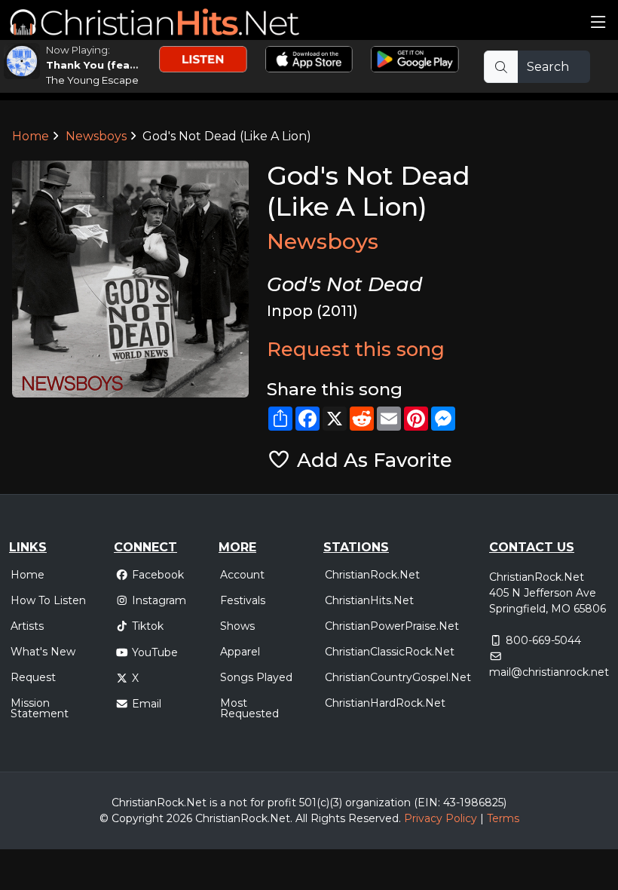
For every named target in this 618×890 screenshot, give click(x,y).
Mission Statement (40, 708)
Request (33, 677)
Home (30, 136)
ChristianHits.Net (369, 600)
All (301, 818)
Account (242, 574)
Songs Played (256, 677)
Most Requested (249, 708)
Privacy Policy (440, 818)
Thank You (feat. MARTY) (114, 65)
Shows (237, 626)
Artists (27, 626)
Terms (503, 818)
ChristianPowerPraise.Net (392, 626)
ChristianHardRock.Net (385, 703)
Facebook (158, 574)
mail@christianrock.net (549, 672)
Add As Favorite (371, 459)
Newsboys (96, 136)
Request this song (356, 349)
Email (146, 703)
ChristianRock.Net (372, 574)
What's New (43, 651)
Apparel (240, 651)
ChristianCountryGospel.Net (398, 677)
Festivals (242, 600)
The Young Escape (92, 80)
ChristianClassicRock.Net (389, 651)
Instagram (159, 600)
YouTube (155, 652)
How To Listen (48, 600)
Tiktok (148, 626)
